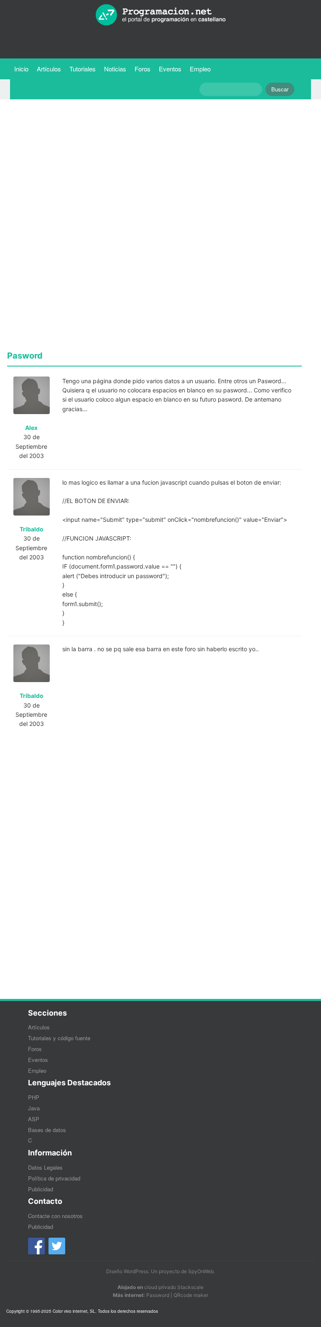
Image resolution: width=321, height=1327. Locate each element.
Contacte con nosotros (55, 1216)
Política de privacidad (54, 1178)
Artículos (49, 68)
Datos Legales (45, 1167)
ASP (33, 1119)
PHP (33, 1097)
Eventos (170, 68)
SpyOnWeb (201, 1271)
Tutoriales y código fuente (59, 1038)
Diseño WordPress (127, 1271)
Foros (142, 68)
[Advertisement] (154, 164)
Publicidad (40, 1189)
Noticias (115, 68)
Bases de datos (47, 1130)
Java (34, 1108)
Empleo (200, 68)
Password (157, 1295)
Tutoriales (84, 68)
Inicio (21, 68)
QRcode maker (190, 1295)
